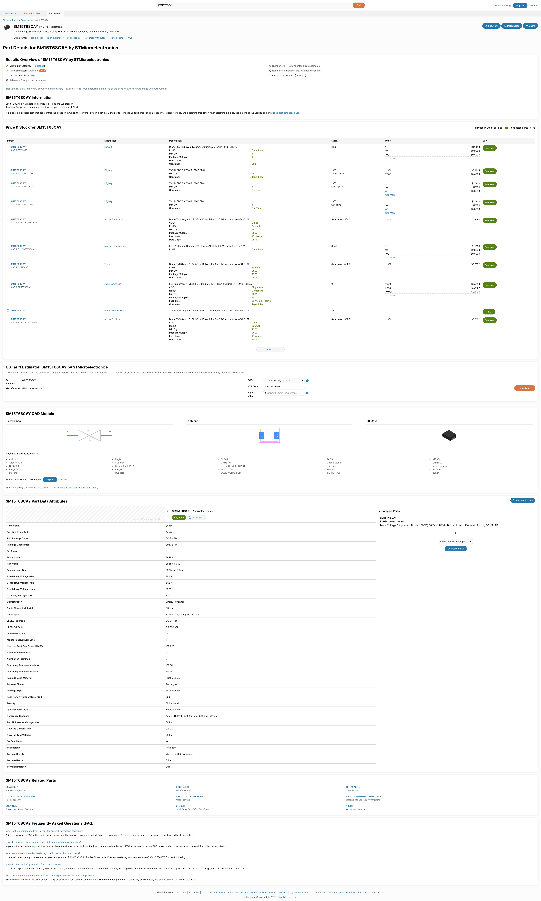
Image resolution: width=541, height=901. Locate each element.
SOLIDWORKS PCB (231, 472)
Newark (108, 146)
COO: (250, 380)
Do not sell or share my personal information (338, 892)
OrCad (224, 459)
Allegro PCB (15, 462)
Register (520, 5)
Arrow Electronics (113, 219)
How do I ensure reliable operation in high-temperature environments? (43, 842)
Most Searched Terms (213, 892)
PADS (330, 459)
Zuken (436, 472)
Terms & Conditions (67, 487)
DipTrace (331, 466)
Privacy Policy (90, 487)
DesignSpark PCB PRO (233, 466)
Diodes (6, 20)
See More (390, 158)
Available (33, 70)
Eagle (118, 459)
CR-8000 (14, 466)
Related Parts (116, 37)
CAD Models (73, 37)
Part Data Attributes (94, 37)
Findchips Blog (503, 5)
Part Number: (10, 382)
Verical (108, 264)
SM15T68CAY (18, 146)
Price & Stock (36, 37)
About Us (194, 892)
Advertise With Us (374, 892)
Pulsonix (13, 472)
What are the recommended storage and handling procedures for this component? (50, 875)
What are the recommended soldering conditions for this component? (43, 853)
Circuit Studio (334, 462)
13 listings (39, 65)
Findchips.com (12, 5)
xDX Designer (440, 466)
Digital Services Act (300, 892)
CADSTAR (226, 462)
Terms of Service (278, 892)
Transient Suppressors (22, 20)
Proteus (437, 469)
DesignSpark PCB (124, 466)
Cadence (120, 462)
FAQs (129, 37)
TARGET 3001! (334, 472)
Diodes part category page (284, 112)
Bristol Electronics (114, 310)
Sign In (534, 5)
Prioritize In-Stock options (488, 127)
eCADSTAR (227, 469)
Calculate (524, 388)
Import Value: (251, 394)
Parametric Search (238, 892)
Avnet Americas (112, 283)
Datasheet (196, 517)
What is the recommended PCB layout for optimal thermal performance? (44, 831)
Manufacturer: (13, 388)
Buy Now (490, 148)
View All (270, 349)
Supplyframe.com (287, 897)
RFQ (489, 311)
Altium (12, 459)
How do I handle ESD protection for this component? (34, 864)
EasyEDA (14, 469)
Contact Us (180, 892)
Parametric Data (524, 500)
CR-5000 (437, 462)
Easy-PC (119, 469)
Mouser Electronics (114, 246)
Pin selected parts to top (522, 127)
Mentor (330, 469)
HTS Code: (253, 386)
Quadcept (120, 472)
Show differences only (145, 519)
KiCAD (436, 459)
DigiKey (108, 170)
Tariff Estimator (55, 37)
